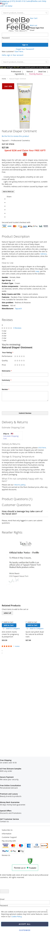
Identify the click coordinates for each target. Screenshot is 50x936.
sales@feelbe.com (34, 1)
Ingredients (19, 74)
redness (43, 254)
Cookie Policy (16, 916)
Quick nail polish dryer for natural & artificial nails (35, 634)
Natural (29, 71)
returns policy (19, 485)
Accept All (25, 924)
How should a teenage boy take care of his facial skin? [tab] (22, 512)
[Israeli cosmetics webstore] (18, 24)
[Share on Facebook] (7, 202)
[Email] (7, 217)
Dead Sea (42, 71)
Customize (24, 930)
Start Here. (19, 51)
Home (4, 79)
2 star (4, 338)
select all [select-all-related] (7, 613)
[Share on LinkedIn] (7, 210)
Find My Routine (35, 74)
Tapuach (18, 308)
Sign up (3, 67)
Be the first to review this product (15, 136)
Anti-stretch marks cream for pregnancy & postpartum (10, 634)
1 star (4, 340)
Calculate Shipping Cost (10, 437)
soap (37, 271)
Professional (16, 71)
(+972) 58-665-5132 (18, 1)
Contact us (5, 1)
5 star (4, 331)
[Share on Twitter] (7, 206)
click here (42, 447)
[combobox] (25, 13)
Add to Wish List (8, 191)
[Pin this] (7, 213)
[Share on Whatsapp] (7, 199)
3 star (4, 336)
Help (44, 1)
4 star (4, 333)
